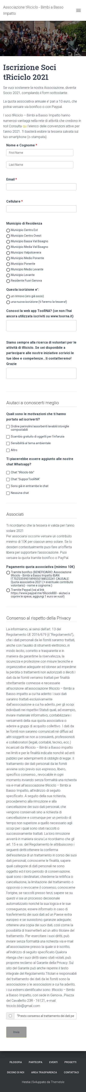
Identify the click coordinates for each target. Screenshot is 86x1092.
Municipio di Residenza (24, 223)
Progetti (70, 1062)
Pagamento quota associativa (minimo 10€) (40, 567)
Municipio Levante (23, 275)
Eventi (53, 1062)
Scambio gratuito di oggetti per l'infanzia (37, 436)
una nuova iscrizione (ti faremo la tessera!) (39, 301)
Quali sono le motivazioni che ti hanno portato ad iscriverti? (36, 416)
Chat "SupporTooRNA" (25, 479)
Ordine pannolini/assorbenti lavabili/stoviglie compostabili (40, 428)
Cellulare (13, 201)
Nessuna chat (20, 493)
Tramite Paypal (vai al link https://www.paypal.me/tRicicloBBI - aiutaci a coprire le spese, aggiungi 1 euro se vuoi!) (40, 593)
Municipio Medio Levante (27, 269)
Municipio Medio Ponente (27, 258)
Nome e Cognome (20, 145)
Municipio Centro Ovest (26, 235)
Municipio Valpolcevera (26, 252)
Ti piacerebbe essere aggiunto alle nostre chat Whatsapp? (39, 461)
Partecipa (35, 1062)
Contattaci (71, 1072)
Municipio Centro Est (24, 230)
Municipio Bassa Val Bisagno (29, 241)
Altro (14, 450)
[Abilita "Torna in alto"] (77, 1083)
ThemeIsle (57, 1082)
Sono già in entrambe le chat (29, 486)
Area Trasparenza (44, 1072)
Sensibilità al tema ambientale (31, 443)
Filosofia (16, 1062)
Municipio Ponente (23, 263)
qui (25, 126)
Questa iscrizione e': (22, 290)
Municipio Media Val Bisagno (29, 247)
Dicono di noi (15, 1072)
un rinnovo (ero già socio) (27, 296)
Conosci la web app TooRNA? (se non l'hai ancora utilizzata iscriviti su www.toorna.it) (39, 313)
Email (10, 179)
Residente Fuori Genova (26, 280)
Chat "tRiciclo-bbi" (22, 472)
